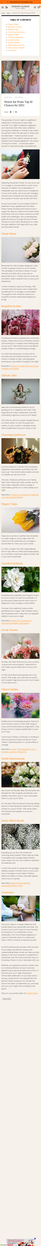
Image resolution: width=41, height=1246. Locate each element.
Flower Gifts (6, 999)
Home (3, 13)
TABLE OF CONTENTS (20, 19)
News (8, 13)
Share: (6, 112)
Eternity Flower (32, 993)
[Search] (35, 7)
